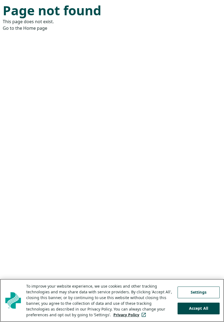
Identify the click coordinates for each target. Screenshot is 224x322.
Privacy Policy (130, 314)
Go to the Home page (25, 28)
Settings (199, 292)
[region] (112, 300)
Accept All (198, 308)
